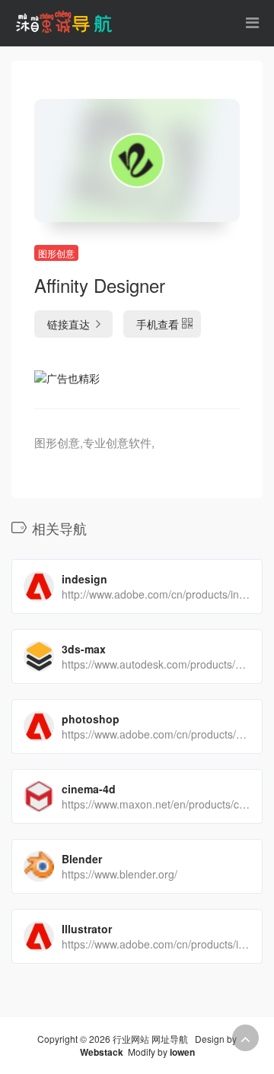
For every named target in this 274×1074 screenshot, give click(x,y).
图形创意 (56, 252)
